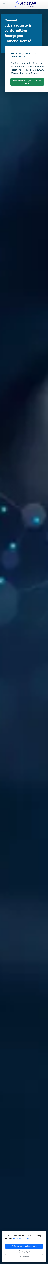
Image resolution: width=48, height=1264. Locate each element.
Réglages (26, 1251)
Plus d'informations (21, 1238)
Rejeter (25, 1256)
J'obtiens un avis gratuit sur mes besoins (27, 82)
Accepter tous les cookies (26, 1246)
